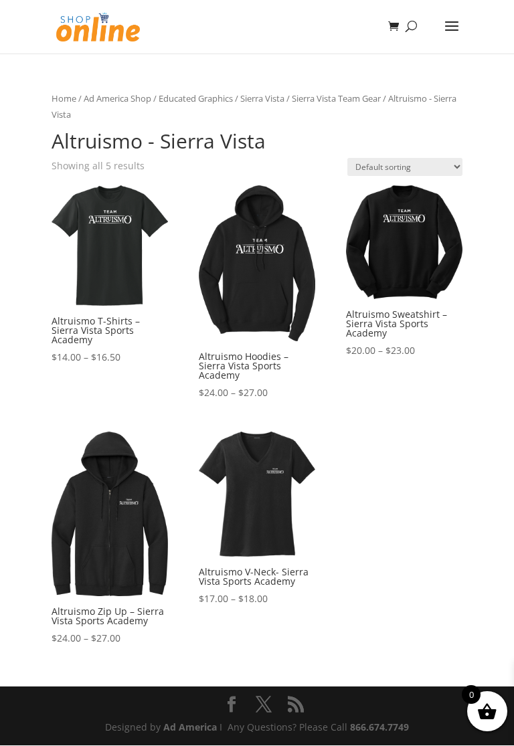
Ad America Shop (117, 98)
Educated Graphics (196, 98)
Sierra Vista (262, 98)
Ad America (190, 727)
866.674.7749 (379, 727)
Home (64, 98)
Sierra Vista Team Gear (336, 98)
